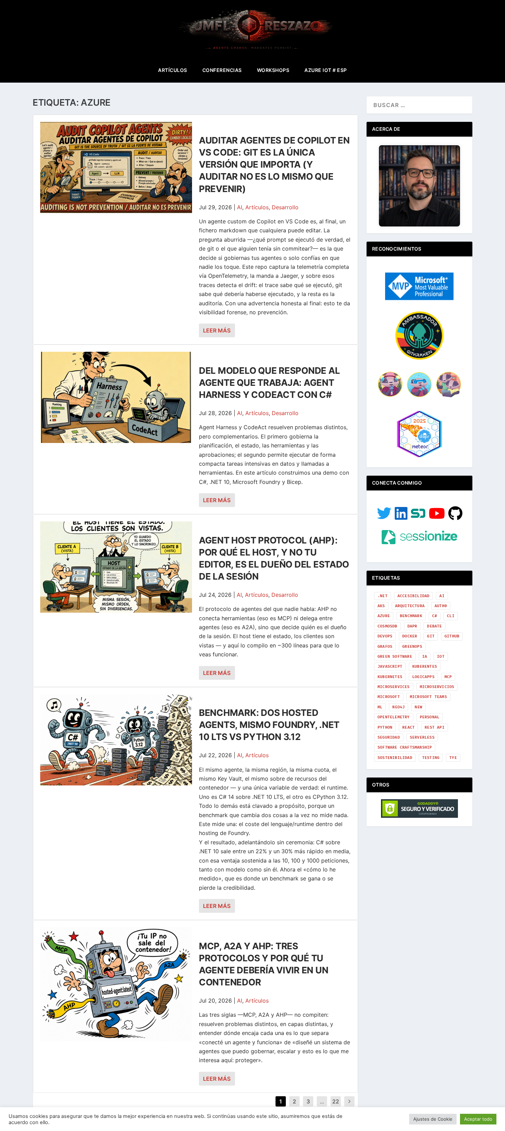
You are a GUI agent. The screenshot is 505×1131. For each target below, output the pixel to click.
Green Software (395, 656)
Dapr (412, 626)
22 (335, 1101)
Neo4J (398, 707)
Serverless (422, 737)
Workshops (273, 70)
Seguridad (389, 737)
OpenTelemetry (394, 717)
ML (380, 707)
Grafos (385, 646)
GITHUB (452, 636)
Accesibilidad (413, 596)
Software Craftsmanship (405, 747)
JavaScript (390, 666)
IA (424, 656)
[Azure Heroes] (419, 397)
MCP (448, 677)
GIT (431, 636)
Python (385, 727)
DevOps (385, 636)
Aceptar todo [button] (478, 1119)
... (322, 1101)
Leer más (217, 330)
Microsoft (389, 697)
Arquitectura (410, 606)
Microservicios (437, 687)
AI (239, 207)
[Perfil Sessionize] (419, 542)
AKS (381, 606)
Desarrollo (285, 207)
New (418, 707)
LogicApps (423, 677)
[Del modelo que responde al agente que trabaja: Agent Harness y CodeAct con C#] (116, 397)
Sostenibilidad (395, 757)
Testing (430, 757)
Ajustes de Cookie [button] (432, 1119)
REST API (435, 727)
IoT (441, 656)
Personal (430, 717)
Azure (384, 616)
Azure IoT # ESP (325, 70)
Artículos (172, 70)
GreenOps (412, 646)
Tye (453, 757)
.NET (383, 596)
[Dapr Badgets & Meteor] (419, 456)
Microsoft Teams (428, 697)
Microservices (394, 687)
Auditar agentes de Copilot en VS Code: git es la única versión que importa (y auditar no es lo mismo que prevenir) (274, 164)
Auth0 (441, 606)
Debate (434, 626)
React (408, 727)
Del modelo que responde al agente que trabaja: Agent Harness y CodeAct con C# (269, 382)
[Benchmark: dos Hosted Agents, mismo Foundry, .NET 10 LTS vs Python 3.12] (116, 739)
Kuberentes (424, 666)
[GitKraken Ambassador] (419, 358)
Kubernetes (390, 677)
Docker (409, 636)
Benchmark (411, 616)
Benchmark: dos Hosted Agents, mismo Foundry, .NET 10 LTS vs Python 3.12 (269, 724)
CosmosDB (387, 626)
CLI (450, 616)
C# (434, 616)
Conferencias (222, 70)
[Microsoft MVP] (419, 298)
